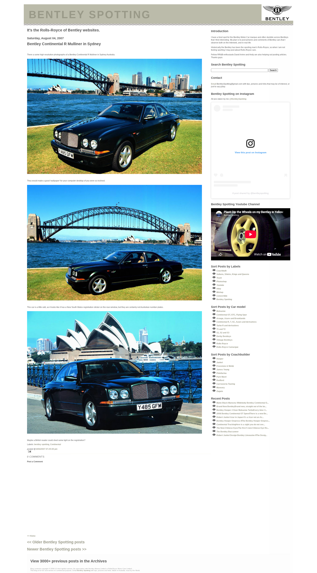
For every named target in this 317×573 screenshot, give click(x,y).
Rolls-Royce (222, 343)
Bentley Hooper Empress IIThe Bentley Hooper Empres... (243, 421)
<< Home (31, 536)
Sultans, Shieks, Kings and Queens (232, 274)
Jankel (219, 362)
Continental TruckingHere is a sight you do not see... (240, 424)
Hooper (219, 359)
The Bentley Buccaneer (227, 431)
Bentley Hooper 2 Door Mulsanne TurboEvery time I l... (241, 410)
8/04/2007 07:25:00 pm (46, 449)
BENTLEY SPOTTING (90, 15)
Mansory (220, 387)
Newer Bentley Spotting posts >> (56, 549)
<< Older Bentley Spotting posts (56, 542)
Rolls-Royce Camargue (227, 347)
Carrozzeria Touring (225, 384)
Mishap (219, 292)
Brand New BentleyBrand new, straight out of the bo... (241, 406)
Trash (219, 278)
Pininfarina (221, 373)
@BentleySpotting (237, 99)
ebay (218, 288)
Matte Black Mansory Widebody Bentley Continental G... (242, 403)
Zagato (219, 391)
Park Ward (221, 377)
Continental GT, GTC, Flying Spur (231, 315)
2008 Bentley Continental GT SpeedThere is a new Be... (242, 413)
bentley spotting (41, 444)
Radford (220, 380)
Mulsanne (221, 311)
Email (213, 84)
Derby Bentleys (223, 336)
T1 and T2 (221, 329)
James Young (222, 369)
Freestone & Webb (225, 366)
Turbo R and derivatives (227, 325)
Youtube (220, 285)
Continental (55, 444)
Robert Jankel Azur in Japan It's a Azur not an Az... (240, 417)
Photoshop (221, 281)
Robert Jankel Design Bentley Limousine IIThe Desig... (241, 435)
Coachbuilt (221, 271)
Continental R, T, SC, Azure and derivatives (236, 322)
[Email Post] (119, 451)
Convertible (221, 296)
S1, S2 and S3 (222, 333)
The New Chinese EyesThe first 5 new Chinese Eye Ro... (242, 428)
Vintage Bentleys (224, 340)
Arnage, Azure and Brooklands (230, 318)
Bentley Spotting (224, 299)
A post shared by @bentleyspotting (250, 193)
